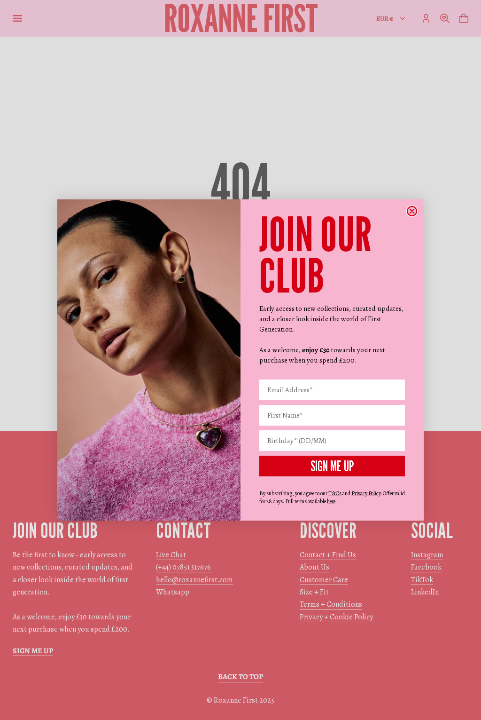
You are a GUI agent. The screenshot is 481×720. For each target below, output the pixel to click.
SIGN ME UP (332, 466)
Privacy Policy (365, 493)
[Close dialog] (412, 211)
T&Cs (334, 493)
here (331, 501)
